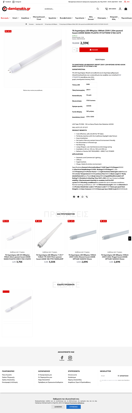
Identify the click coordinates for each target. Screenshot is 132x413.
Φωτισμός (31, 24)
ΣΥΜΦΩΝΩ (74, 407)
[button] (2, 238)
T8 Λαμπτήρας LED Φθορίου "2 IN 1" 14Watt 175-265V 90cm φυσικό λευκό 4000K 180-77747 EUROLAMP (50, 257)
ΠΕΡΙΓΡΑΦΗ (100, 60)
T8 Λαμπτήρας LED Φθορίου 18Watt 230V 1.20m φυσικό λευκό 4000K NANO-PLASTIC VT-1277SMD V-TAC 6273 (17, 328)
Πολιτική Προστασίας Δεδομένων (74, 403)
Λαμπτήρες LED (39, 24)
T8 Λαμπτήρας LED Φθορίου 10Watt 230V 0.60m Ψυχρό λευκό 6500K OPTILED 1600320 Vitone (114, 257)
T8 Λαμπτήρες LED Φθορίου (51, 24)
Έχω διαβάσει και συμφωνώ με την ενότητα (115, 380)
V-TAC (82, 37)
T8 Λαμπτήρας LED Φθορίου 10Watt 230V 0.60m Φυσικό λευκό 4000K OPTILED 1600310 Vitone (82, 257)
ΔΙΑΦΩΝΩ (58, 407)
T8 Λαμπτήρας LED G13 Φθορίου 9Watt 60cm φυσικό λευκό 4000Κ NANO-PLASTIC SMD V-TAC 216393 (17, 257)
